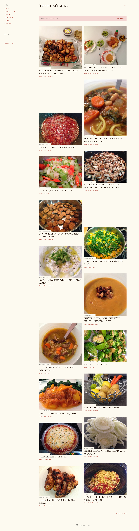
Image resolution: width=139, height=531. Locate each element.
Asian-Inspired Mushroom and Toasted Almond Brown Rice (102, 186)
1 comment (47, 193)
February (9, 17)
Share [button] (40, 76)
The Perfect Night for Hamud (102, 407)
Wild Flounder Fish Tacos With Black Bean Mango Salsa (103, 69)
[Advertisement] (60, 95)
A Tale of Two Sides (95, 364)
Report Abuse (9, 44)
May (7, 14)
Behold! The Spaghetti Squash (57, 413)
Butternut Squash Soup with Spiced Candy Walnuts (102, 320)
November (9, 11)
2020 (6, 8)
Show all (121, 18)
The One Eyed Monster (52, 456)
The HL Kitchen (53, 5)
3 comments (47, 459)
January (8, 20)
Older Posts (121, 513)
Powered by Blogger (84, 525)
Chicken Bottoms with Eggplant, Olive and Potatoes (59, 72)
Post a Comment (48, 76)
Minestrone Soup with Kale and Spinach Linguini (103, 140)
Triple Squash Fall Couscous (57, 190)
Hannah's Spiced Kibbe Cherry (57, 147)
